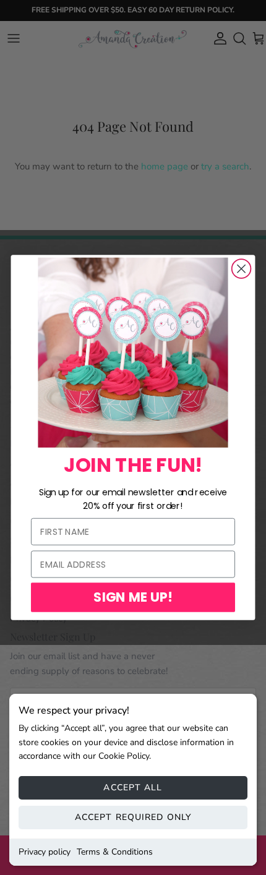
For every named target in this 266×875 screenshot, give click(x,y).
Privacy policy (45, 852)
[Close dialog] (241, 268)
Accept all (132, 787)
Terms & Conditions (115, 852)
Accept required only (133, 817)
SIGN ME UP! (132, 597)
